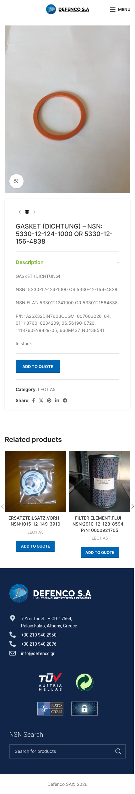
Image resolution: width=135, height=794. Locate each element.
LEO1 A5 (47, 389)
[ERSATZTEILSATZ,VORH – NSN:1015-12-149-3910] (35, 481)
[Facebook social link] (33, 400)
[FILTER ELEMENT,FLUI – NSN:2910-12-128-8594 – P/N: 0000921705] (99, 481)
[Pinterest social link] (49, 400)
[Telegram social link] (65, 400)
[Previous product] (19, 212)
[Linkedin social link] (57, 400)
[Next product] (34, 212)
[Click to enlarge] (16, 181)
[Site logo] (67, 9)
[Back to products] (27, 212)
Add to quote (37, 366)
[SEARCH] (118, 751)
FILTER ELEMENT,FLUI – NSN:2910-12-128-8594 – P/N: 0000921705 (100, 524)
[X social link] (41, 400)
